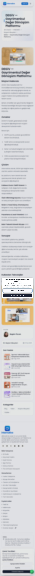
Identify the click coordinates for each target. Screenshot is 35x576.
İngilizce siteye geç (17, 295)
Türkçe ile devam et (17, 291)
